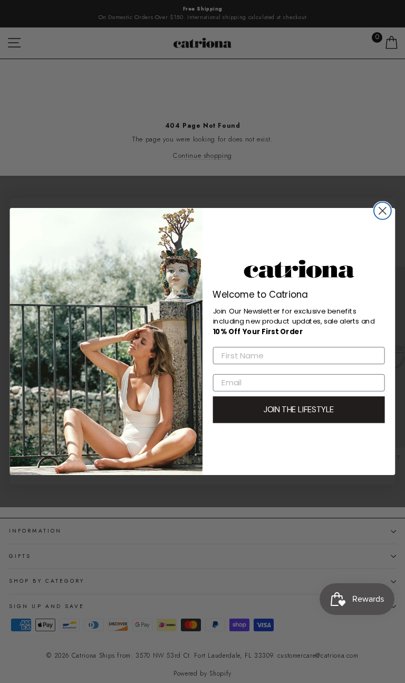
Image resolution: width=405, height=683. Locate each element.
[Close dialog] (382, 211)
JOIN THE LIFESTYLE (299, 409)
